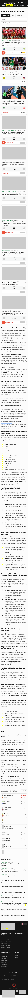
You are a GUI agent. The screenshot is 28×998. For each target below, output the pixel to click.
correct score (6, 394)
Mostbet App (17, 939)
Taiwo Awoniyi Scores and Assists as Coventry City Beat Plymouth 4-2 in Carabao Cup (13, 870)
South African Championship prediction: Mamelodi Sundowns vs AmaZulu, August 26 (13, 133)
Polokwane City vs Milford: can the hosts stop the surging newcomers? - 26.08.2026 (14, 193)
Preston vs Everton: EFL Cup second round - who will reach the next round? (14, 283)
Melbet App (17, 937)
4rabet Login (4, 964)
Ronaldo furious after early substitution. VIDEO (12, 892)
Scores (16, 5)
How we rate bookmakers (15, 975)
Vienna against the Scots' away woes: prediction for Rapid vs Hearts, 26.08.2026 (13, 73)
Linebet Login (4, 960)
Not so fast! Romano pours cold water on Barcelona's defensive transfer (14, 910)
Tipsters (16, 957)
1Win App (16, 935)
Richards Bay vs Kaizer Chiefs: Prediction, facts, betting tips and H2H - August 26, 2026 (13, 164)
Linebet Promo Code (5, 945)
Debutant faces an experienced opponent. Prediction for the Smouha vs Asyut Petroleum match (13, 44)
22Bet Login (3, 962)
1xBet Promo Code (5, 937)
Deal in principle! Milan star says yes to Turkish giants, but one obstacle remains (12, 881)
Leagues (22, 5)
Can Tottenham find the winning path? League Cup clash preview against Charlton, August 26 (14, 223)
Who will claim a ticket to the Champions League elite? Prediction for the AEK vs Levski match (13, 254)
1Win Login (3, 958)
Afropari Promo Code (5, 947)
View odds (5, 81)
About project (4, 972)
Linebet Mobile (18, 941)
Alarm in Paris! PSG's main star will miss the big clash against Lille (12, 898)
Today (12, 15)
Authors (16, 955)
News (3, 5)
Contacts (11, 972)
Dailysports (3, 8)
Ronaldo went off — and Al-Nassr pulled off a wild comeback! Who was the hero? (13, 916)
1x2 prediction (17, 390)
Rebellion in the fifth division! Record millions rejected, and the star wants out (12, 887)
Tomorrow (19, 15)
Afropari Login (4, 956)
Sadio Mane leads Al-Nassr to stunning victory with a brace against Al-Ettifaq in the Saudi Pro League (14, 904)
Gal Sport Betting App (19, 945)
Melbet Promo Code (5, 943)
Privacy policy (18, 972)
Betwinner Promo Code (6, 941)
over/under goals (9, 392)
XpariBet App (17, 947)
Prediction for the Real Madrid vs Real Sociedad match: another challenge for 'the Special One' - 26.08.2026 (13, 313)
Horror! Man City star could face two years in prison (13, 876)
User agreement (4, 975)
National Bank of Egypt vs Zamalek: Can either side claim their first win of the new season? (13, 103)
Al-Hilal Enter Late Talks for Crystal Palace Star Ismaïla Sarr (12, 864)
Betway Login (4, 966)
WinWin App (17, 943)
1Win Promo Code (5, 939)
